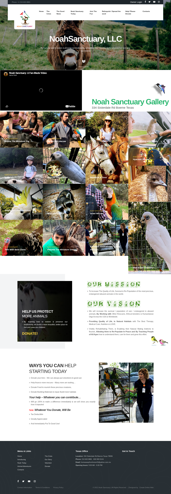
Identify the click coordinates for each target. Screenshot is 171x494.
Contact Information (24, 487)
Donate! (30, 333)
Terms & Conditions (42, 487)
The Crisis (48, 456)
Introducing (21, 459)
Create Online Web (146, 487)
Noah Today (21, 463)
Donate (47, 466)
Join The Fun (93, 12)
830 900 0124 (98, 459)
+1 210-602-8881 (24, 2)
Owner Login (136, 2)
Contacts (20, 470)
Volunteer (48, 463)
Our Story (48, 459)
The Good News (60, 12)
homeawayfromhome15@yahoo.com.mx (96, 462)
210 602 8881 (87, 459)
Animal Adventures (24, 466)
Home (19, 456)
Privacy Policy (58, 487)
